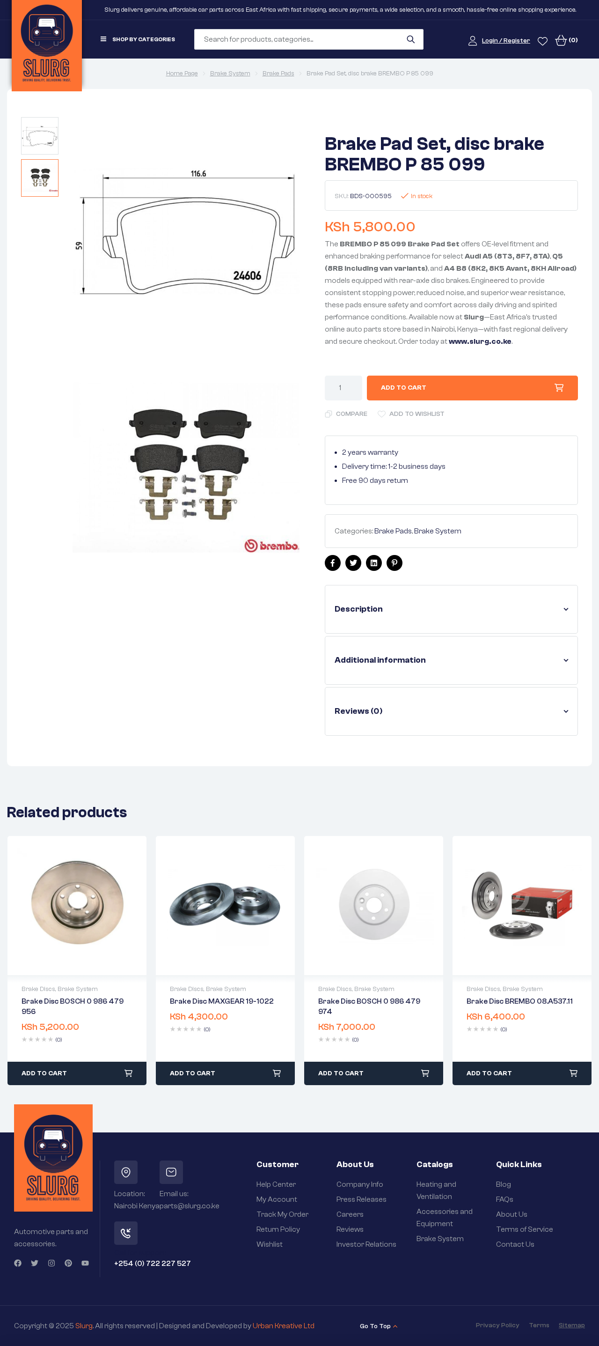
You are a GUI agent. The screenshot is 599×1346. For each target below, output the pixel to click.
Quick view (77, 905)
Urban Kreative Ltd (283, 1326)
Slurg (84, 1326)
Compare (351, 414)
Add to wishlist (417, 414)
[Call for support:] (126, 1233)
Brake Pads (278, 73)
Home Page (182, 73)
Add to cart (403, 388)
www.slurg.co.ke (480, 341)
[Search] (411, 39)
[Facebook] (18, 1263)
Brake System (230, 73)
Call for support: (140, 1253)
